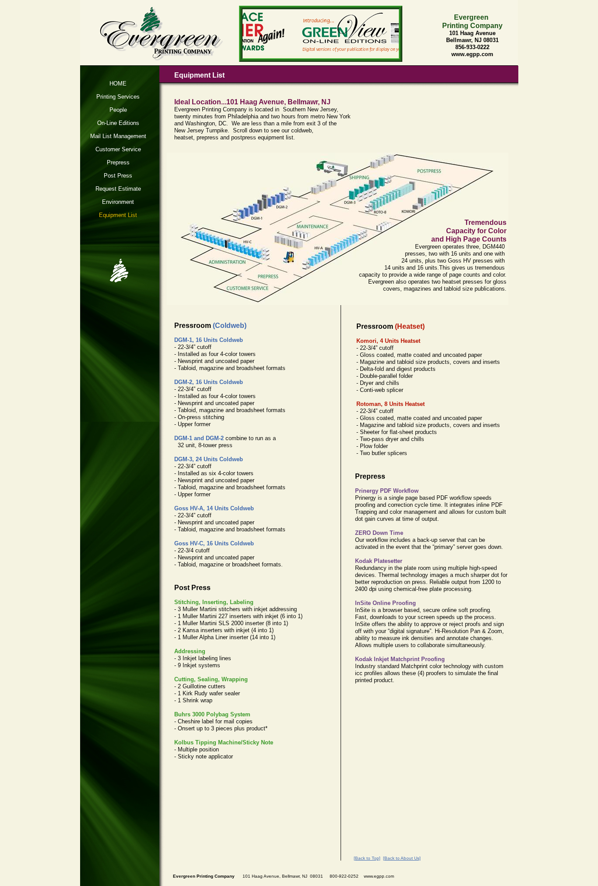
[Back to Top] (367, 858)
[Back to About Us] (402, 858)
